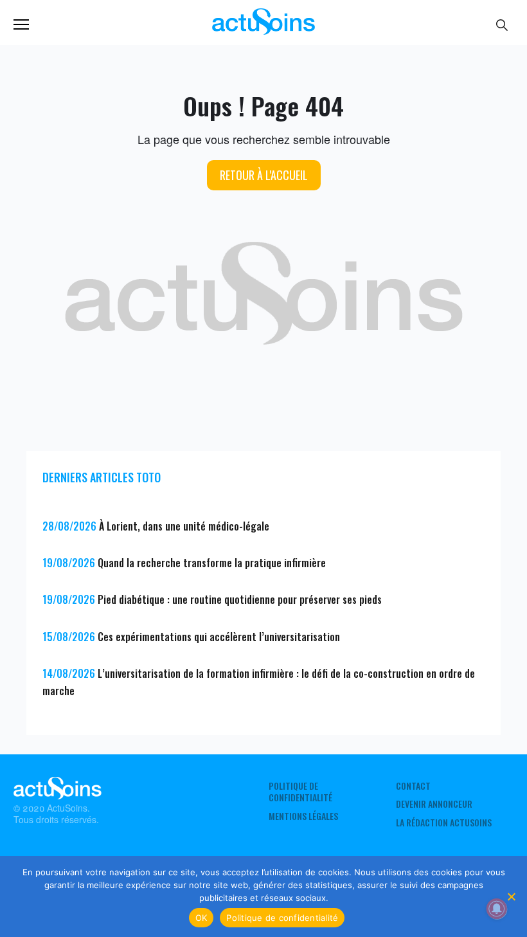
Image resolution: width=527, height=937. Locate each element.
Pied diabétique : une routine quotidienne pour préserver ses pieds (240, 599)
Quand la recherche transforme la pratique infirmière (212, 562)
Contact (413, 786)
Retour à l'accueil (264, 175)
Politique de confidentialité (300, 791)
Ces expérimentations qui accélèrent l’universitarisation (219, 636)
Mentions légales (303, 816)
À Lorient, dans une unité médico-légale (184, 526)
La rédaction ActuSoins (444, 822)
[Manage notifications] (497, 908)
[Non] (511, 896)
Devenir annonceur (434, 804)
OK (201, 918)
